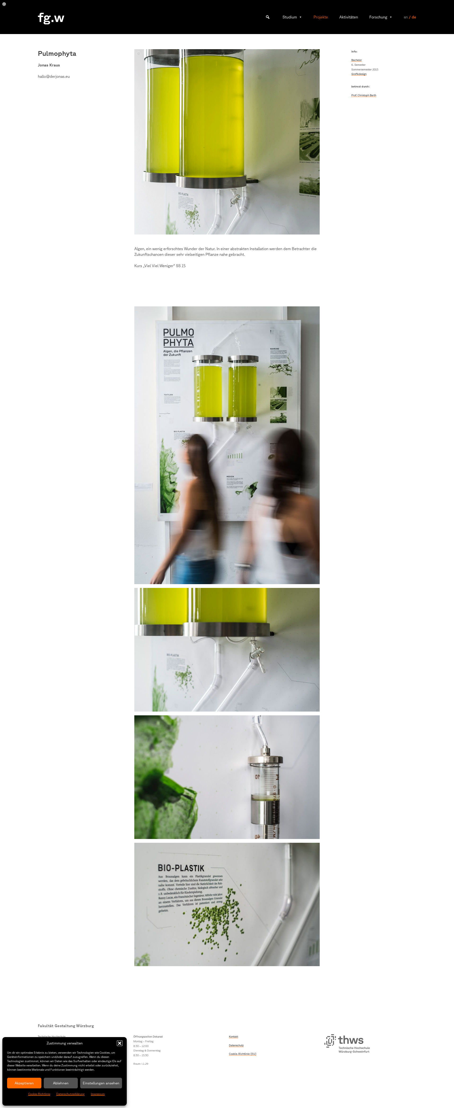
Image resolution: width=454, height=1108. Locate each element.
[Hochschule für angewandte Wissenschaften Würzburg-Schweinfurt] (347, 1044)
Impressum (98, 1093)
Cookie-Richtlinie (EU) (242, 1053)
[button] (119, 1043)
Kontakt (233, 1036)
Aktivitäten (348, 17)
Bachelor (356, 59)
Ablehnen (61, 1083)
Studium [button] (290, 17)
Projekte (321, 17)
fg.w (51, 17)
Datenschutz (236, 1045)
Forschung (378, 17)
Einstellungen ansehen (101, 1083)
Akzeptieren (24, 1083)
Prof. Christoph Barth (363, 95)
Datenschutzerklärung (70, 1093)
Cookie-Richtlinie (39, 1093)
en (406, 17)
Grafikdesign (359, 73)
